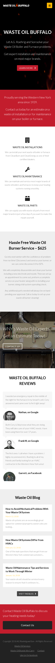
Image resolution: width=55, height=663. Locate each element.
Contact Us (27, 625)
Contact (40, 650)
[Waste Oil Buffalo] (16, 4)
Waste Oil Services (22, 646)
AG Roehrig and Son (25, 641)
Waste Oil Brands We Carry (22, 650)
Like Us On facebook (29, 655)
